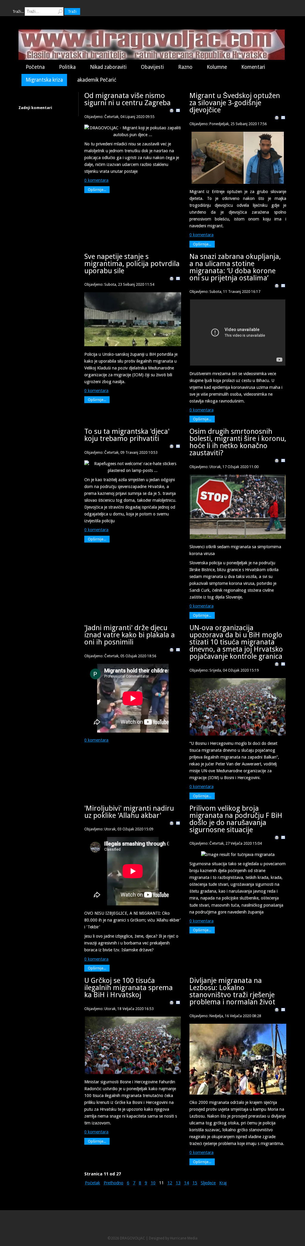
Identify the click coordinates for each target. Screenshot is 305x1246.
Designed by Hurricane (168, 1238)
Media (192, 1238)
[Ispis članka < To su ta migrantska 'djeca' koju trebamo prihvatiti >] (171, 447)
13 (178, 1182)
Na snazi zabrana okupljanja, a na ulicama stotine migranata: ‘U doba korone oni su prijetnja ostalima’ (235, 267)
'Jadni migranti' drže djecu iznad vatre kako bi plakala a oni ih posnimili (129, 635)
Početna (35, 67)
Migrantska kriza (44, 80)
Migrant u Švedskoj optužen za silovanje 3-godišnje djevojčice (234, 102)
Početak (92, 1182)
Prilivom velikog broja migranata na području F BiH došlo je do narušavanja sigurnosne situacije (235, 819)
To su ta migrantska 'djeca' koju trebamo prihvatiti (126, 435)
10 (153, 1182)
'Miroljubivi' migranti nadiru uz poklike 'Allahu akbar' (129, 812)
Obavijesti (152, 67)
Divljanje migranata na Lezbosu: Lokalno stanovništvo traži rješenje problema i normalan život (232, 991)
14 (186, 1182)
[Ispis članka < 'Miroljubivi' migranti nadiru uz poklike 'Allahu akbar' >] (171, 824)
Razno (185, 67)
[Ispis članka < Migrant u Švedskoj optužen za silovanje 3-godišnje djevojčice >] (276, 118)
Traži (72, 11)
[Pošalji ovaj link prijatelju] (178, 111)
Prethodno (113, 1182)
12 (169, 1182)
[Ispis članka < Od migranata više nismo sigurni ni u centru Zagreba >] (171, 111)
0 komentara (96, 180)
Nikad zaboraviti (108, 67)
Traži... (18, 11)
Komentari (253, 67)
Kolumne (217, 67)
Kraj (223, 1182)
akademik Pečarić (96, 80)
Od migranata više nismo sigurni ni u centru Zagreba (127, 99)
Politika (67, 67)
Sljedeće (208, 1182)
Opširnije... (97, 189)
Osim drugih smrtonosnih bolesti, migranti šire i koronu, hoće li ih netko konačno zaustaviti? (237, 442)
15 (194, 1182)
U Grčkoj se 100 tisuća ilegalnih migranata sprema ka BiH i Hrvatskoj (128, 987)
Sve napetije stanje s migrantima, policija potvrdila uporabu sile (132, 263)
